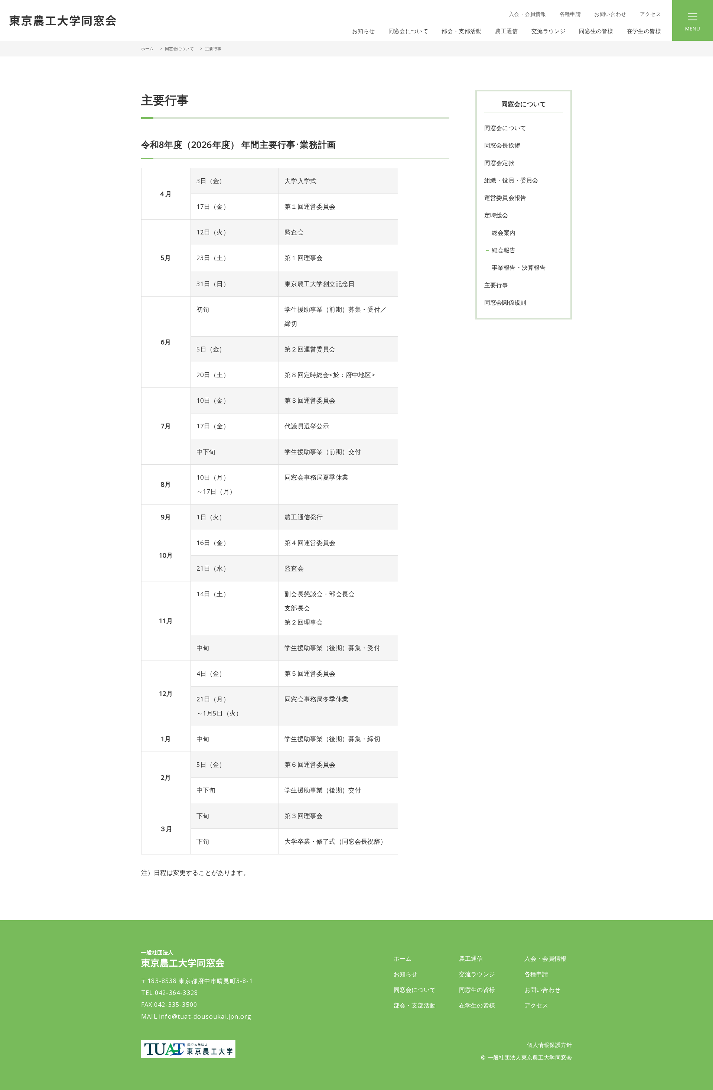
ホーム (147, 48)
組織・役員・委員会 (511, 180)
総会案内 (504, 232)
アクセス (650, 13)
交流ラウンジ (477, 974)
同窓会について (179, 48)
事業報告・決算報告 (519, 267)
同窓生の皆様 (477, 990)
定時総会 (496, 215)
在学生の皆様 (477, 1005)
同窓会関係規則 (505, 302)
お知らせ (363, 31)
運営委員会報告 (505, 198)
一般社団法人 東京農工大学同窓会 (62, 20)
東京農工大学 (188, 1049)
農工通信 (471, 958)
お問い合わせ (610, 13)
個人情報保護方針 (549, 1044)
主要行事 (496, 285)
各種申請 (570, 13)
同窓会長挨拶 (502, 145)
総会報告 (504, 250)
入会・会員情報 (527, 13)
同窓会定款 (499, 163)
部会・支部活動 (415, 1005)
